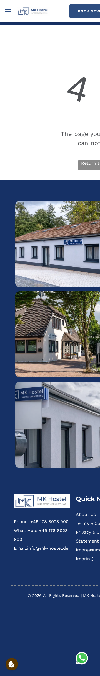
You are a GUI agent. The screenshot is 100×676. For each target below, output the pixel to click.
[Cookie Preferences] (12, 664)
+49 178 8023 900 (49, 521)
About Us (86, 514)
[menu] (8, 11)
